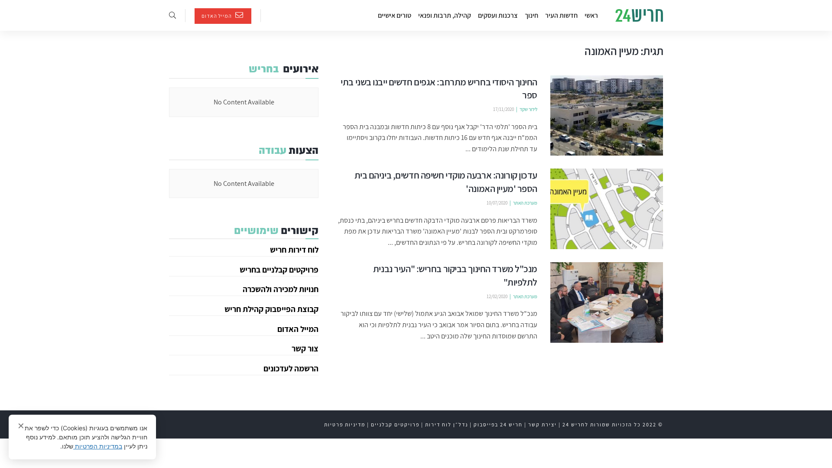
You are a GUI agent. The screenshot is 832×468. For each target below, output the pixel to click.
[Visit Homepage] (639, 15)
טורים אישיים (394, 15)
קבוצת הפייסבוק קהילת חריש (271, 309)
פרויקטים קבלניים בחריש (279, 269)
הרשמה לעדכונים (290, 368)
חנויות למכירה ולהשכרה (280, 289)
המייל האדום (217, 16)
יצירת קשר (542, 424)
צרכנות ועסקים (498, 15)
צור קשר (305, 348)
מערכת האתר (525, 203)
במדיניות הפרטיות (97, 446)
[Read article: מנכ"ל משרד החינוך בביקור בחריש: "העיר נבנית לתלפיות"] (606, 302)
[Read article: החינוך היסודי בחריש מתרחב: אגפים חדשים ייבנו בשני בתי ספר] (606, 115)
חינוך (531, 15)
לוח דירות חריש (294, 249)
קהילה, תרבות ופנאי (444, 15)
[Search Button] (172, 15)
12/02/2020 (497, 296)
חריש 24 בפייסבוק (498, 424)
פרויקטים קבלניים (395, 424)
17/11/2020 (503, 109)
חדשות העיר (561, 15)
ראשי (591, 15)
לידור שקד (528, 109)
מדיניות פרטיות (344, 424)
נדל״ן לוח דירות (446, 424)
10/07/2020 (497, 203)
